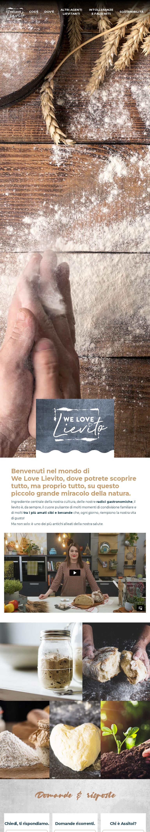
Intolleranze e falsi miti (101, 11)
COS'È (33, 12)
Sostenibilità (131, 12)
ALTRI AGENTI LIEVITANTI (71, 11)
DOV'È (49, 12)
